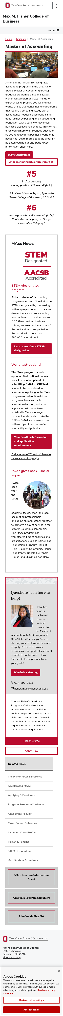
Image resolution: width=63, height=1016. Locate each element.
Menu (51, 30)
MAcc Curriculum (19, 154)
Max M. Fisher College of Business (26, 19)
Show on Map (12, 957)
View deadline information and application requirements (30, 441)
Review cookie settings (31, 1000)
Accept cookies (32, 1009)
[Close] (59, 971)
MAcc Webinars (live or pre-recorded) (31, 162)
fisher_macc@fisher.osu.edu (31, 688)
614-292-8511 (23, 683)
